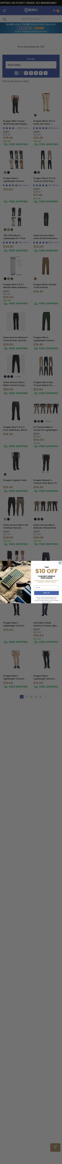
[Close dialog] (60, 562)
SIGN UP (46, 593)
